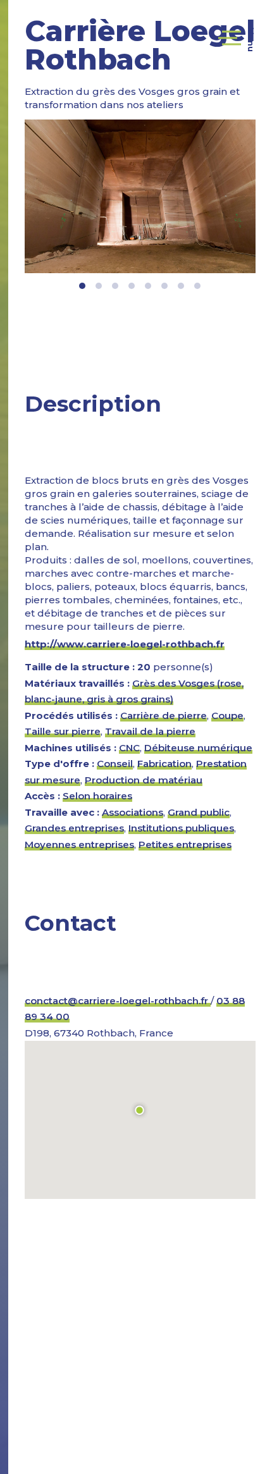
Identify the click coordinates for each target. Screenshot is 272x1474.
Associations (132, 812)
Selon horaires (97, 796)
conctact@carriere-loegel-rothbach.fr (118, 1001)
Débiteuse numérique (198, 748)
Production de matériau (143, 780)
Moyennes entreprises (79, 844)
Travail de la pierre (150, 731)
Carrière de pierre (163, 715)
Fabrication (164, 764)
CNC (129, 748)
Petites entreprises (185, 844)
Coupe (227, 715)
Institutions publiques (181, 828)
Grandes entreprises (74, 828)
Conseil (115, 764)
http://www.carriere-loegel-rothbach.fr (125, 644)
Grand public (199, 812)
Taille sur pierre (63, 731)
